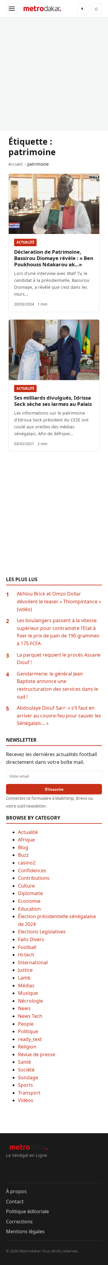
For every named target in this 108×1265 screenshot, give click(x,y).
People (26, 1024)
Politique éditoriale (27, 1211)
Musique (28, 993)
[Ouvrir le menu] (11, 8)
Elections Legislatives (42, 931)
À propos (16, 1191)
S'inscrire (54, 789)
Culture (26, 885)
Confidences (32, 870)
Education (29, 909)
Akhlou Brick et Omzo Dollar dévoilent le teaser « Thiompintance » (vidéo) (59, 601)
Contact (15, 1201)
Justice (25, 970)
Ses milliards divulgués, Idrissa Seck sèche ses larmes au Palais (53, 400)
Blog (23, 847)
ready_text (30, 1039)
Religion (27, 1046)
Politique (28, 1031)
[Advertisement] (54, 74)
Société (26, 1069)
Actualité (25, 242)
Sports (25, 1085)
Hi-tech (26, 954)
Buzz (23, 855)
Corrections (19, 1221)
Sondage (28, 1077)
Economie (29, 901)
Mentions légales (25, 1231)
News (24, 1008)
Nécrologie (30, 1001)
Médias (26, 985)
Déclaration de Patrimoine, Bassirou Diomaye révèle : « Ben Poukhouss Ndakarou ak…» (53, 258)
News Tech (30, 1016)
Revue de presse (36, 1054)
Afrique (26, 839)
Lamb (24, 977)
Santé (24, 1062)
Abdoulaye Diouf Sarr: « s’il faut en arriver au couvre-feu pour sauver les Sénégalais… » (59, 715)
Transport (29, 1092)
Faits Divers (31, 939)
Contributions (34, 878)
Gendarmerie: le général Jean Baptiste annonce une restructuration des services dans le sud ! (57, 685)
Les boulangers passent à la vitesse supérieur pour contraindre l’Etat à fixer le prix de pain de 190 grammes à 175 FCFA (58, 632)
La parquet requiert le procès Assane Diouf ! (58, 659)
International (33, 962)
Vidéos (25, 1100)
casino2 (26, 862)
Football (27, 947)
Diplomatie (30, 893)
